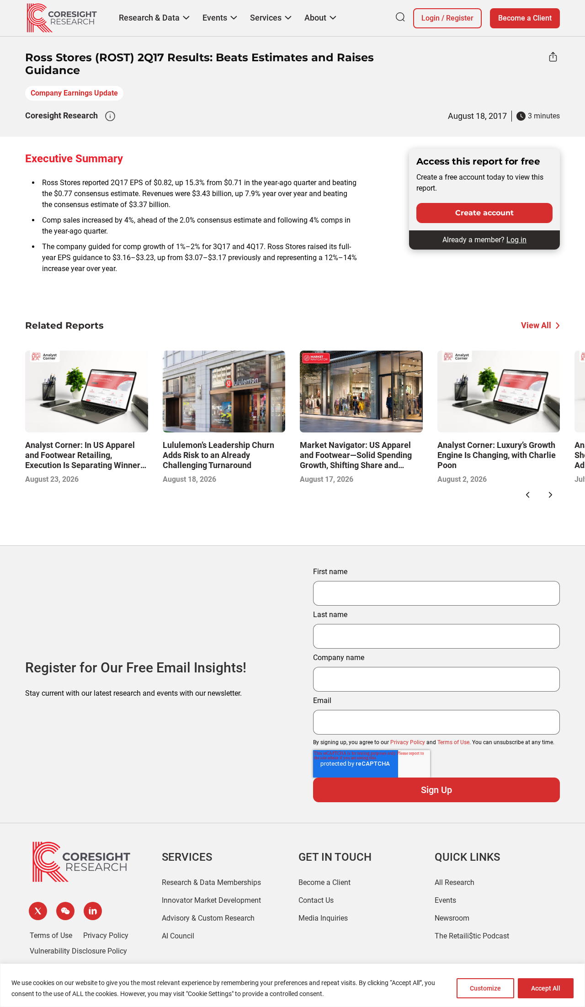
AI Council (178, 936)
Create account (484, 212)
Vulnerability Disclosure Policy (78, 951)
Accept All (545, 988)
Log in (516, 239)
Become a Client (525, 18)
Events (445, 900)
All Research (454, 882)
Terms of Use (453, 742)
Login (430, 18)
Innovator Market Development (211, 900)
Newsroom (452, 918)
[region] (292, 985)
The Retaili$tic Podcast (472, 936)
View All (536, 325)
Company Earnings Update (74, 93)
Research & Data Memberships (211, 882)
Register (459, 18)
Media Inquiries (323, 918)
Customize (485, 988)
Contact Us (316, 900)
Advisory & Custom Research (208, 918)
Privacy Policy (407, 742)
